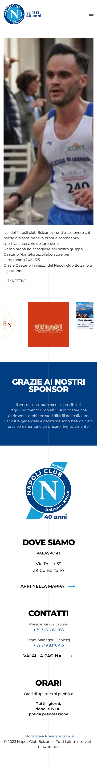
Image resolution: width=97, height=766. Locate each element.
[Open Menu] (91, 14)
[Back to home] (22, 14)
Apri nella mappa (42, 586)
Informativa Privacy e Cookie (49, 736)
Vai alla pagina (42, 655)
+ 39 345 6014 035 (48, 630)
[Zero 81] (48, 324)
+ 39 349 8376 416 (48, 645)
